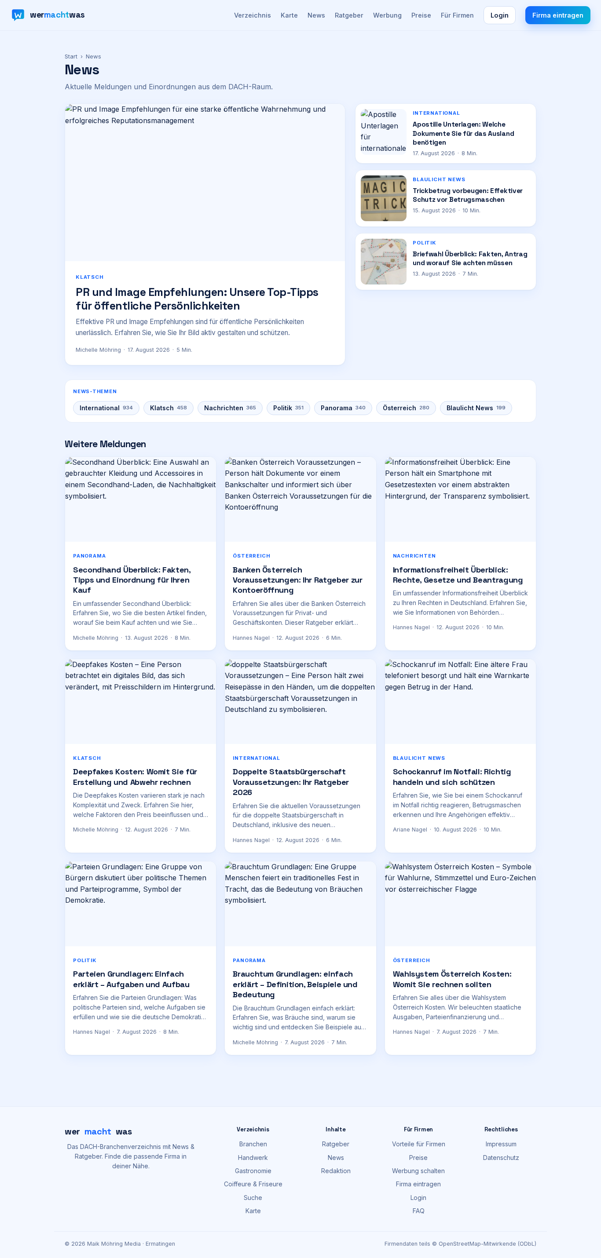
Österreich (406, 408)
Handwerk (253, 1157)
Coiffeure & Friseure (253, 1184)
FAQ (419, 1210)
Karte (289, 15)
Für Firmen (457, 15)
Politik (288, 408)
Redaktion (336, 1170)
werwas (98, 1131)
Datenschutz (501, 1157)
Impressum (501, 1144)
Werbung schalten (418, 1170)
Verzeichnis (252, 15)
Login (500, 15)
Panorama (343, 408)
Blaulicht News (476, 408)
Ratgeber (349, 15)
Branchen (253, 1144)
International (106, 408)
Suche (253, 1197)
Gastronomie (253, 1170)
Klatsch (168, 408)
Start (71, 56)
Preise (421, 15)
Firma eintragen (557, 15)
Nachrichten (230, 408)
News (316, 15)
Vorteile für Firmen (418, 1144)
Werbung (387, 15)
